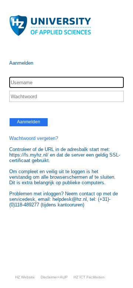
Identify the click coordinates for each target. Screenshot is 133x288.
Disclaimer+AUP (54, 277)
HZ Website (25, 277)
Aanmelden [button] (28, 122)
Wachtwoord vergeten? (33, 138)
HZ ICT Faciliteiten (89, 277)
